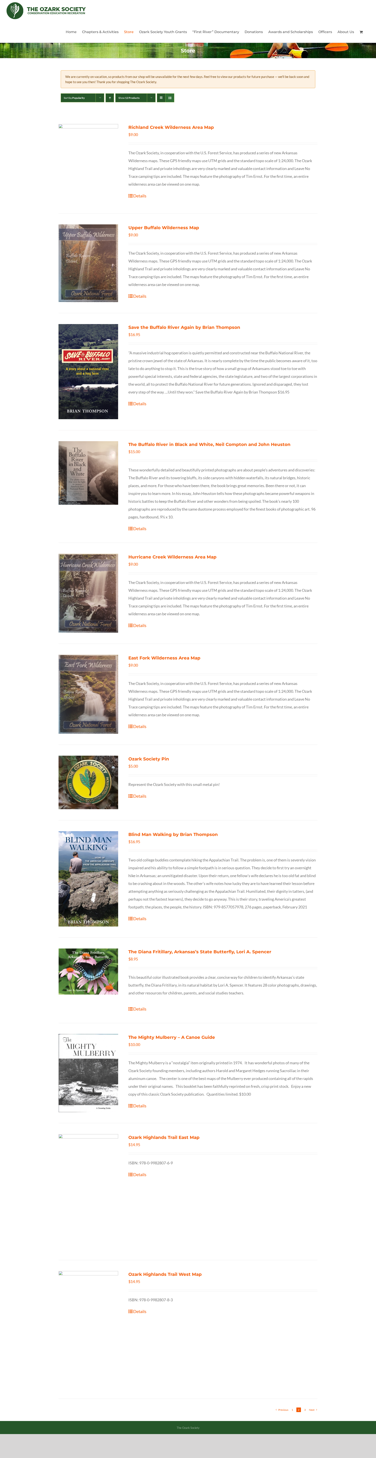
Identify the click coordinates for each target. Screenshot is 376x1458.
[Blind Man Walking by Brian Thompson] (88, 879)
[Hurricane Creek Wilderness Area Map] (88, 593)
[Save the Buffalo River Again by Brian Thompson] (88, 371)
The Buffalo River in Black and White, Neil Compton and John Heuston (209, 444)
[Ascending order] (110, 97)
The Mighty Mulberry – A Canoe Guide (171, 1037)
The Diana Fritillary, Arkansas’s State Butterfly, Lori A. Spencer (199, 951)
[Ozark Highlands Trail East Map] (88, 1191)
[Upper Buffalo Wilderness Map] (88, 263)
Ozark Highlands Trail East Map (164, 1137)
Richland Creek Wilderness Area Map (171, 127)
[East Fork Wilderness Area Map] (88, 694)
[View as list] (170, 98)
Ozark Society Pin (148, 759)
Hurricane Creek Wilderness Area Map (172, 557)
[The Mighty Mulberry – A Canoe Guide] (88, 1073)
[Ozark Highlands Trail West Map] (88, 1329)
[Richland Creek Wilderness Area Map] (88, 163)
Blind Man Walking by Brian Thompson (173, 834)
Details (139, 195)
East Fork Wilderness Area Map (164, 658)
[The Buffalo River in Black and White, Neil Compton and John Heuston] (88, 473)
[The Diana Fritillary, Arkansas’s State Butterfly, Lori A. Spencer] (88, 971)
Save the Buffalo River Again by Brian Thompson (184, 327)
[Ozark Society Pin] (88, 782)
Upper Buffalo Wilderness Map (163, 227)
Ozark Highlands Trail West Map (165, 1274)
